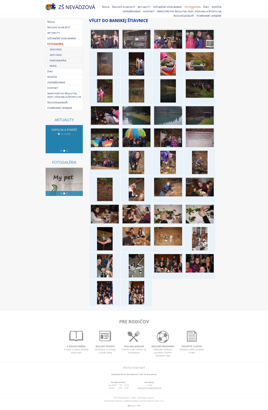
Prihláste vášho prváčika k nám (192, 349)
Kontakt (148, 11)
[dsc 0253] (136, 222)
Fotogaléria (193, 6)
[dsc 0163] (200, 70)
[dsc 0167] (136, 101)
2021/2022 (56, 54)
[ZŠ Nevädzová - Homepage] (70, 6)
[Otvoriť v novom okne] (134, 406)
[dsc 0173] (200, 97)
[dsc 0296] (200, 271)
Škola (105, 6)
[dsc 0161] (136, 74)
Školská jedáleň (184, 15)
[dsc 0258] (200, 222)
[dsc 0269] (168, 244)
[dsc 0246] (200, 195)
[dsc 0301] (136, 303)
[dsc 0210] (105, 168)
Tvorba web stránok (113, 401)
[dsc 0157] (105, 74)
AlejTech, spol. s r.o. (155, 401)
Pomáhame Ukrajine (209, 15)
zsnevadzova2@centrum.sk (149, 388)
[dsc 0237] (136, 200)
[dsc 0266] (105, 249)
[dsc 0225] (168, 173)
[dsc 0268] (136, 244)
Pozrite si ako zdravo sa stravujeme (134, 349)
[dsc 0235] (105, 200)
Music (53, 65)
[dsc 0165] (105, 101)
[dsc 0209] (200, 146)
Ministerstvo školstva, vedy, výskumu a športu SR (189, 11)
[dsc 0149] (136, 47)
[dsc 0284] (105, 276)
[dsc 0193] (105, 146)
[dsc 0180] (136, 124)
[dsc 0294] (168, 271)
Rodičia (216, 6)
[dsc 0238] (168, 195)
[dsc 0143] (105, 47)
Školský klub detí (123, 6)
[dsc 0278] (200, 249)
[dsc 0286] (136, 276)
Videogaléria (58, 60)
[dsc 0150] (168, 47)
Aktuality (144, 6)
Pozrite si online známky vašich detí (76, 349)
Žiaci (206, 6)
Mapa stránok (148, 398)
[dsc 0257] (168, 222)
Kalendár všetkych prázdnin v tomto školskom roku (163, 351)
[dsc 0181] (168, 124)
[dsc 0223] (136, 173)
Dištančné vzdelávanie (167, 6)
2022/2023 (56, 49)
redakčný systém (131, 401)
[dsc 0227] (200, 173)
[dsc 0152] (200, 47)
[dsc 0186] (200, 124)
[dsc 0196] (136, 146)
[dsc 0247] (105, 222)
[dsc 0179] (105, 124)
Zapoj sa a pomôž (64, 130)
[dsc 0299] (105, 303)
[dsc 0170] (168, 101)
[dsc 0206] (168, 146)
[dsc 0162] (168, 74)
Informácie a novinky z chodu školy (105, 349)
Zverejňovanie (132, 11)
